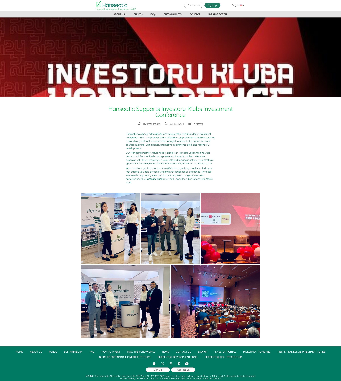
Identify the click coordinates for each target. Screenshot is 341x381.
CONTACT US (183, 351)
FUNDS (137, 14)
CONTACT (195, 14)
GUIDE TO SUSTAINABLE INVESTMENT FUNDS (124, 357)
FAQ (152, 14)
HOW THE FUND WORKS (141, 351)
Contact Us (194, 5)
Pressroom (153, 124)
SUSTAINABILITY (172, 14)
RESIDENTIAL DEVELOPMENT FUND (177, 357)
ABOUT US (119, 14)
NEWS (165, 351)
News (199, 124)
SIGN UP (202, 351)
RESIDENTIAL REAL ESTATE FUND (223, 357)
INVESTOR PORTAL (217, 14)
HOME (19, 351)
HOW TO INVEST (111, 351)
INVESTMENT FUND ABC (257, 351)
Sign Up (212, 5)
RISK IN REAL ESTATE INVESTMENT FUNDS (301, 351)
